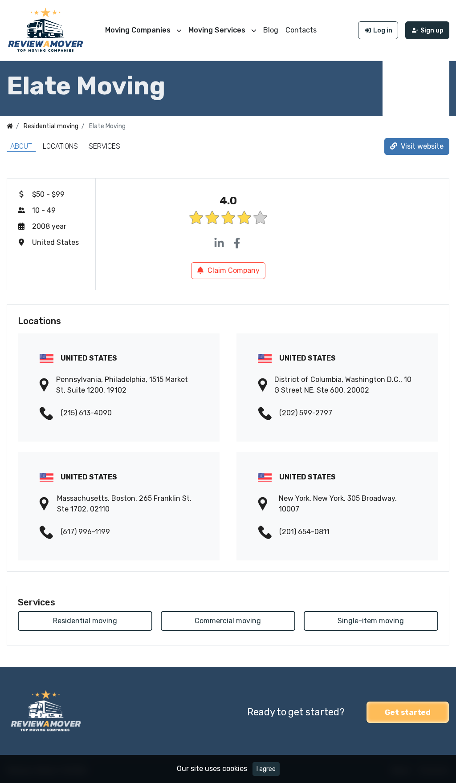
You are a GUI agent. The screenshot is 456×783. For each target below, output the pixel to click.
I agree (266, 769)
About (21, 146)
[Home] (10, 126)
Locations (60, 146)
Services (104, 146)
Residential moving (85, 621)
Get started (408, 712)
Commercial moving (228, 621)
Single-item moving (371, 621)
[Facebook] (237, 243)
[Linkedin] (219, 243)
